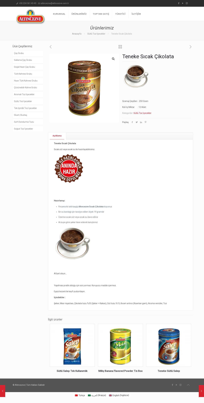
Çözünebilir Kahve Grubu (25, 87)
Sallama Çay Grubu (23, 60)
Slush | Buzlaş (20, 115)
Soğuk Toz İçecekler (23, 129)
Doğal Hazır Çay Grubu (24, 67)
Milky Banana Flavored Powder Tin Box (120, 370)
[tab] (57, 135)
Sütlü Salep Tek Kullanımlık (72, 370)
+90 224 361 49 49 (27, 3)
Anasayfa (76, 34)
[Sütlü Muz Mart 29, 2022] (2, 391)
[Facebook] (178, 3)
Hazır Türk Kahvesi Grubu (25, 80)
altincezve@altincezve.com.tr (55, 3)
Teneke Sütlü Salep (169, 370)
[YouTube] (182, 3)
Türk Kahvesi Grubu (23, 74)
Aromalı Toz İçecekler (24, 94)
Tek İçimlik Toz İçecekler (25, 108)
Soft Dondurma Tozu (24, 122)
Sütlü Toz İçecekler (96, 34)
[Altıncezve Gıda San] (31, 17)
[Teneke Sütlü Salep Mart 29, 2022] (201, 391)
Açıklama (57, 136)
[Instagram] (186, 3)
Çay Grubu (19, 53)
